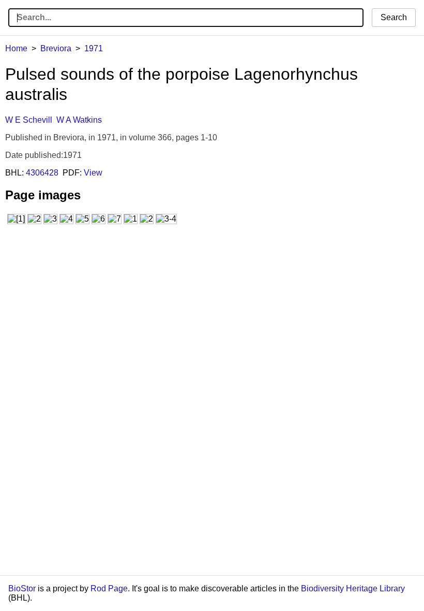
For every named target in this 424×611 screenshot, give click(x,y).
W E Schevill (28, 119)
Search (394, 17)
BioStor (22, 588)
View (93, 172)
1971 (93, 48)
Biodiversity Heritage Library (353, 588)
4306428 (42, 172)
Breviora (55, 48)
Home (16, 48)
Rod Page (109, 588)
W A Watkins (79, 119)
